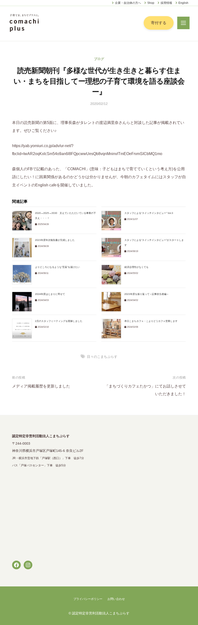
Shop (150, 3)
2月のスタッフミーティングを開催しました (58, 321)
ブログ (99, 59)
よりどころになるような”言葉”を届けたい (57, 267)
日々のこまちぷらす (102, 357)
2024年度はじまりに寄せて (50, 294)
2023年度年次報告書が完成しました (55, 240)
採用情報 (166, 3)
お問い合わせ (116, 599)
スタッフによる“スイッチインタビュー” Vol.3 (148, 213)
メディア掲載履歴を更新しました (41, 386)
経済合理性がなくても (136, 267)
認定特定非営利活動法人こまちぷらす (100, 613)
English (183, 3)
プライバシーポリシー (87, 599)
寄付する (158, 23)
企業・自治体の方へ (128, 3)
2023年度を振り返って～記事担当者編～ (146, 294)
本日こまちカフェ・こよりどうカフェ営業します (150, 321)
